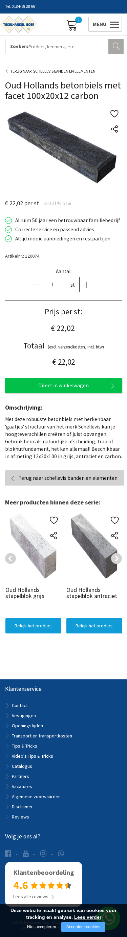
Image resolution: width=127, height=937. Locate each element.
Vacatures (22, 786)
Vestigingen (24, 715)
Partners (20, 776)
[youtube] (26, 853)
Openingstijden (27, 726)
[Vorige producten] (10, 558)
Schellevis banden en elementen (64, 71)
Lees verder (87, 917)
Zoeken (117, 45)
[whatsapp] (61, 853)
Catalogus (22, 766)
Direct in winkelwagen (63, 385)
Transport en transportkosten (42, 736)
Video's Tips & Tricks (32, 756)
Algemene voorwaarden (36, 796)
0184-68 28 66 (23, 6)
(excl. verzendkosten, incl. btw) (63, 345)
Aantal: (63, 271)
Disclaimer (22, 807)
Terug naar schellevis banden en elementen (68, 478)
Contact (20, 705)
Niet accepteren (41, 927)
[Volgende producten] (116, 558)
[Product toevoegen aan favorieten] (114, 113)
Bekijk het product (33, 626)
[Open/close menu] (104, 24)
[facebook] (8, 853)
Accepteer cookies (83, 927)
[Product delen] (114, 128)
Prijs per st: (63, 311)
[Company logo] (18, 24)
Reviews (20, 817)
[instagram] (43, 853)
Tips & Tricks (24, 746)
